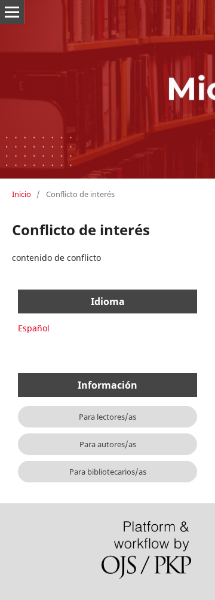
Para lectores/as (107, 416)
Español (34, 328)
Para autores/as (107, 444)
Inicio (21, 194)
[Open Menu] (12, 12)
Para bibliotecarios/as (107, 471)
